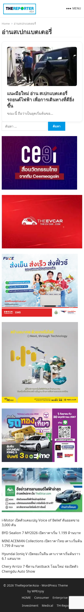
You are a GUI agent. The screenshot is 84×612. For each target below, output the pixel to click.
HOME (26, 598)
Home (6, 23)
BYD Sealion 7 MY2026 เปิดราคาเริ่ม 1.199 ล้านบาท (41, 532)
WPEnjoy (38, 591)
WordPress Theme (55, 585)
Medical (47, 605)
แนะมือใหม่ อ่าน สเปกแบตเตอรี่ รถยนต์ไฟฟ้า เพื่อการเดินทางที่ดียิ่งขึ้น (40, 99)
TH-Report (64, 605)
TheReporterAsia (27, 585)
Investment (30, 605)
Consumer (41, 598)
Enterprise (60, 598)
